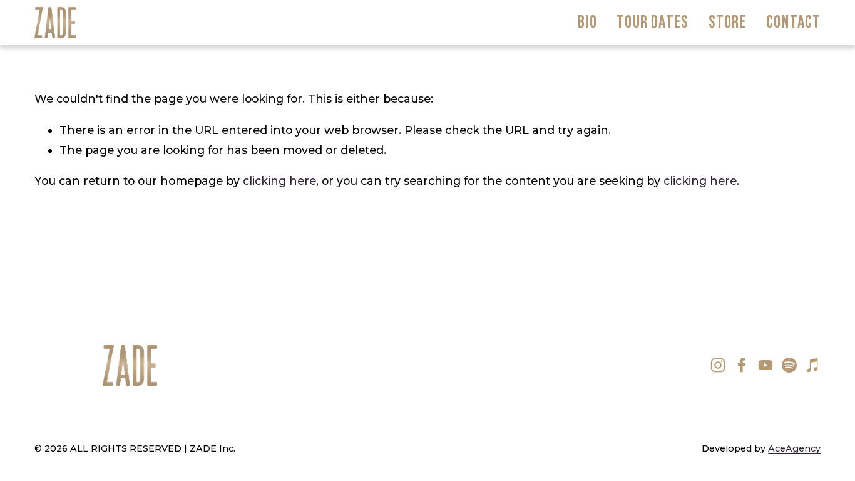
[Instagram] (717, 365)
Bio (587, 22)
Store (728, 22)
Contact (793, 22)
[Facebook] (741, 365)
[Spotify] (789, 365)
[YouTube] (765, 365)
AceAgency (794, 448)
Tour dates (653, 22)
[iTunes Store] (813, 365)
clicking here (279, 180)
